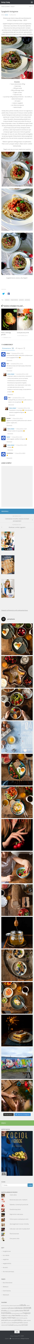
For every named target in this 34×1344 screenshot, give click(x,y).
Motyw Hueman (25, 1338)
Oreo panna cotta (14, 1238)
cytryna (10, 1307)
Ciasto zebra (13, 1195)
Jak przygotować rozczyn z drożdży (19, 1224)
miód (9, 1317)
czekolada (18, 1307)
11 (32, 6)
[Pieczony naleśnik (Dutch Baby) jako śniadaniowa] (17, 672)
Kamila (8, 437)
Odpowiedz (9, 360)
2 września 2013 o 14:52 (18, 397)
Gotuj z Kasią (5, 2)
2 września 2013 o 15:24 (24, 408)
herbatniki (12, 1311)
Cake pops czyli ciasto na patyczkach (20, 1229)
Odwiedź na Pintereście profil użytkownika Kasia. (14, 610)
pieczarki (21, 300)
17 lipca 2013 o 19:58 (21, 445)
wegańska (6, 1259)
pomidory (27, 300)
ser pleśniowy (8, 1322)
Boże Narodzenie (7, 1283)
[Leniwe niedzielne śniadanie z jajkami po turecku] (17, 802)
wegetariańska (7, 1263)
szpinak (25, 1323)
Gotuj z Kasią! (10, 374)
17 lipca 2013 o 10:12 (17, 437)
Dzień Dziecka (7, 1291)
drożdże (4, 1310)
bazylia (14, 1305)
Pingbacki (21, 348)
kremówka (6, 1313)
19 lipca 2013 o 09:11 (17, 418)
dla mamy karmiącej (8, 1272)
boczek (18, 1305)
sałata (2, 1322)
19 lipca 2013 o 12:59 (21, 429)
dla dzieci (5, 1267)
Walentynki (6, 1295)
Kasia (6, 15)
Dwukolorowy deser (15, 1209)
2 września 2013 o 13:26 (22, 374)
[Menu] (32, 2)
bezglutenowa (7, 1251)
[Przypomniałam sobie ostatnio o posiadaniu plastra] (17, 933)
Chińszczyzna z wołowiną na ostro (19, 1219)
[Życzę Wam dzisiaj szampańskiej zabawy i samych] (17, 1030)
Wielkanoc (6, 1287)
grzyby (8, 1311)
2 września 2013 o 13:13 (17, 363)
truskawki (10, 1325)
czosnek (27, 1308)
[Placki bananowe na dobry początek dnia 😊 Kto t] (17, 704)
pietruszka (11, 1320)
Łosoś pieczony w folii (23, 333)
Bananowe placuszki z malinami (18, 1200)
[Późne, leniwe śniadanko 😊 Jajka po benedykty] (17, 998)
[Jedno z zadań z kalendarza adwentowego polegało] (17, 1096)
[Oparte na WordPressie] (10, 1338)
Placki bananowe (14, 1234)
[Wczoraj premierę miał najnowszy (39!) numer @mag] (17, 835)
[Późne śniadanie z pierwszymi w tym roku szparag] (17, 770)
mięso (12, 6)
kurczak (20, 1313)
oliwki (17, 1318)
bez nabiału (6, 1255)
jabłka (17, 1310)
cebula (23, 1305)
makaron (7, 300)
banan (11, 1305)
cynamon (4, 1308)
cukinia (27, 1305)
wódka (19, 1325)
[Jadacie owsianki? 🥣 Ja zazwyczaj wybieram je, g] (17, 965)
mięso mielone (14, 300)
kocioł (26, 1310)
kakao (21, 1310)
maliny (9, 1315)
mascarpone (24, 1316)
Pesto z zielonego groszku (6, 334)
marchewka (16, 1315)
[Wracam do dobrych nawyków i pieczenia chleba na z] (17, 900)
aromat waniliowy (5, 1305)
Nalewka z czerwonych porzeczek (19, 1205)
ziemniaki (24, 1325)
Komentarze (8, 348)
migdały (4, 1318)
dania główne (5, 6)
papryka (25, 1318)
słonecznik (4, 1325)
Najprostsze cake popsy (16, 1214)
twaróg (15, 1325)
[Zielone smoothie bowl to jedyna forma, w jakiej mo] (17, 867)
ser (5, 1322)
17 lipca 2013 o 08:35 (20, 453)
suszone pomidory (17, 1322)
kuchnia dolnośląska (15, 1313)
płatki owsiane (27, 1320)
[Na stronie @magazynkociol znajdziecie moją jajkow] (17, 737)
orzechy (21, 1318)
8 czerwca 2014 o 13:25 (17, 353)
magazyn (27, 1312)
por (22, 1320)
